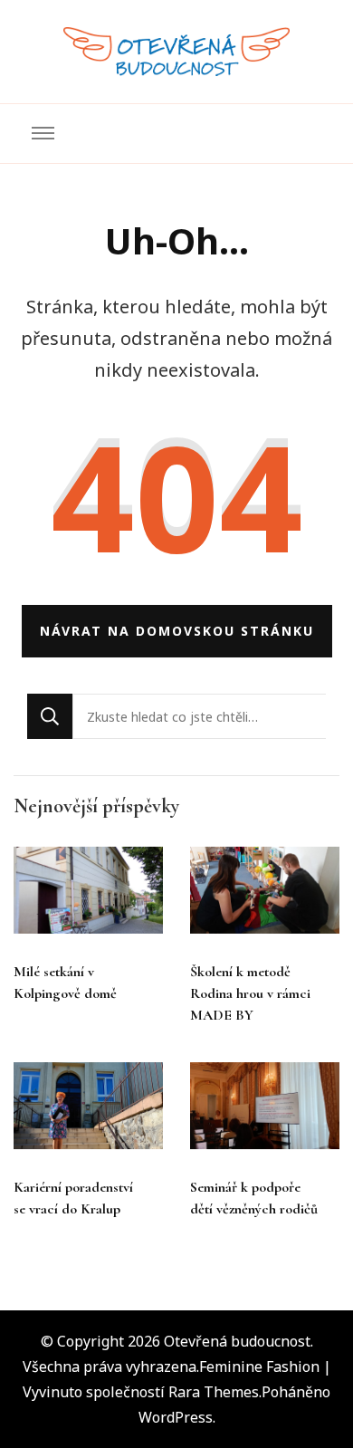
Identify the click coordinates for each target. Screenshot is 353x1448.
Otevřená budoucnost (237, 1341)
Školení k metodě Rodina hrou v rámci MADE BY (250, 993)
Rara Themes (213, 1392)
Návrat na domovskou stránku (177, 630)
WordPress (175, 1417)
